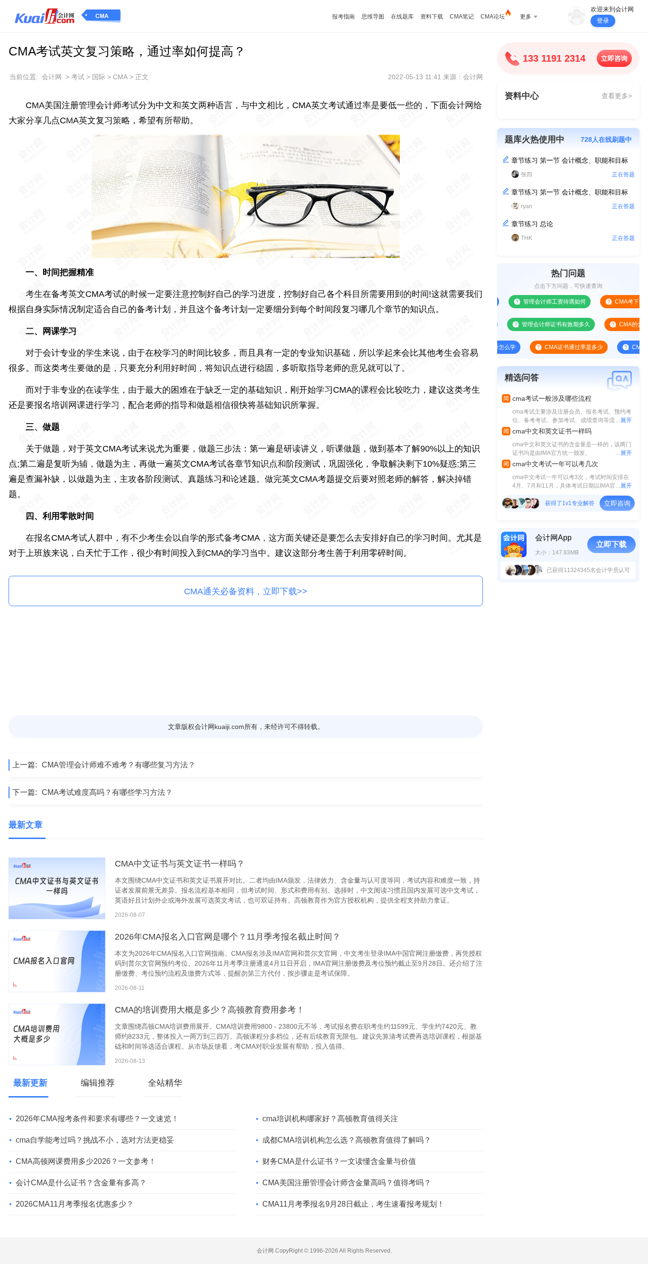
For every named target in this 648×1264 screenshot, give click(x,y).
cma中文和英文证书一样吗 (552, 431)
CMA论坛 (493, 16)
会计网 (52, 77)
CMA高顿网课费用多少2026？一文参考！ (86, 1161)
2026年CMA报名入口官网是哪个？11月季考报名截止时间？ (228, 936)
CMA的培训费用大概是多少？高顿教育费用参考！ (210, 1010)
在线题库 (402, 16)
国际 (98, 77)
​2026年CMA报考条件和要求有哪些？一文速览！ (97, 1119)
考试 (77, 77)
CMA (102, 16)
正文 (141, 77)
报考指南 (343, 16)
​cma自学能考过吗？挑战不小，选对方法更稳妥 (95, 1140)
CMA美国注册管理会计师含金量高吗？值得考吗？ (346, 1183)
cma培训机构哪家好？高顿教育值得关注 (330, 1119)
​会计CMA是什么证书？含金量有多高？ (81, 1183)
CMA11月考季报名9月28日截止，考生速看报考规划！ (353, 1204)
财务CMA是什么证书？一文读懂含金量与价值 (339, 1161)
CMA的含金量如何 (621, 324)
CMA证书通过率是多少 (552, 347)
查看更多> (617, 96)
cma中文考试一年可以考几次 (555, 464)
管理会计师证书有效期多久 (534, 324)
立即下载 (611, 544)
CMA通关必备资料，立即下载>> (245, 591)
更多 (525, 16)
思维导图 (372, 16)
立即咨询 (614, 58)
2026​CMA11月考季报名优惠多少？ (75, 1204)
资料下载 (431, 16)
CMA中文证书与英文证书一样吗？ (180, 863)
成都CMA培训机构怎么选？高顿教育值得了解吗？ (346, 1140)
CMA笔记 (462, 16)
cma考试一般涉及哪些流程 (552, 398)
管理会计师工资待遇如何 (533, 301)
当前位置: (23, 77)
